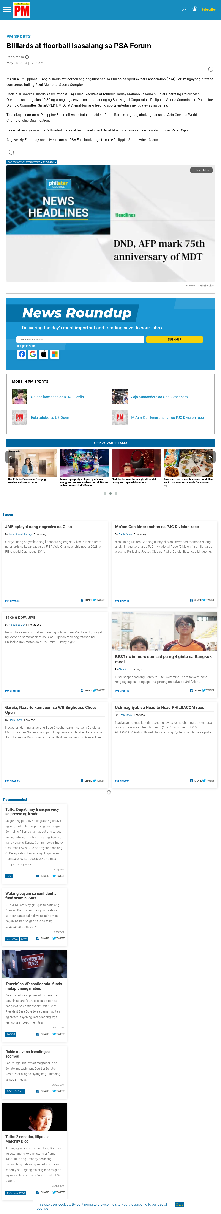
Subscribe (208, 9)
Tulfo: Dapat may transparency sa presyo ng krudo (32, 811)
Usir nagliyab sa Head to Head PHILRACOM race (159, 707)
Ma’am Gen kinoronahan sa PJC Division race (157, 526)
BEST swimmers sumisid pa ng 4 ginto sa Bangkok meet (163, 659)
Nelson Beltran (17, 624)
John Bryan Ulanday (20, 534)
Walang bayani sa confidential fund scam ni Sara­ (31, 895)
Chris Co (123, 669)
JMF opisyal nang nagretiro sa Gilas (38, 526)
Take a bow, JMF (20, 617)
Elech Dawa (125, 534)
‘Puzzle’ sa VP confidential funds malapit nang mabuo (33, 986)
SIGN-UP (175, 339)
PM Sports (18, 36)
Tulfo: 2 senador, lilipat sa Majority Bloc (27, 1138)
